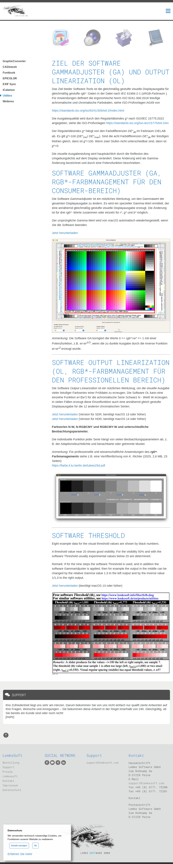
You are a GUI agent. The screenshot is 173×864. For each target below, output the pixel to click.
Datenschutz (12, 790)
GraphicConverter (14, 61)
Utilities (7, 95)
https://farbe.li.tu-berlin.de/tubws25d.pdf (78, 465)
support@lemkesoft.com (102, 762)
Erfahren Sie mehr (20, 854)
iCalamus (9, 89)
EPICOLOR (10, 78)
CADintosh (10, 66)
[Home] (15, 11)
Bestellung (11, 762)
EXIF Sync (9, 84)
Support (8, 767)
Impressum (10, 785)
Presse (8, 771)
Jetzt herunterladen (65, 233)
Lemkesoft (10, 776)
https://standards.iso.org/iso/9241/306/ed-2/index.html (88, 110)
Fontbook (9, 72)
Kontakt (8, 780)
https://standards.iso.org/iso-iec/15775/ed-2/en (137, 123)
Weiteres (8, 101)
